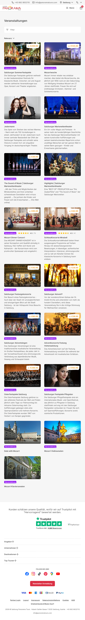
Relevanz (8, 38)
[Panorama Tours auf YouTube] (58, 574)
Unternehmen (10, 548)
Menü (71, 8)
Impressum (35, 600)
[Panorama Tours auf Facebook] (27, 574)
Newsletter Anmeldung (42, 583)
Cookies (66, 600)
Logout (26, 600)
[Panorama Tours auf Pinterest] (45, 574)
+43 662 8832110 (22, 2)
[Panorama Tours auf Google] (52, 574)
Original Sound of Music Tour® (42, 604)
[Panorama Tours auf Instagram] (33, 574)
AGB (73, 600)
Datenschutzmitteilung (51, 600)
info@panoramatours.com (46, 2)
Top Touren (9, 560)
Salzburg (66, 2)
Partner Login (15, 600)
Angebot (8, 542)
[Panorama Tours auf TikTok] (39, 574)
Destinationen (10, 554)
